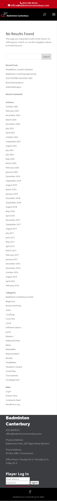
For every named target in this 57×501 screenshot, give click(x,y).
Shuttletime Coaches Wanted (19, 69)
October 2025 (12, 106)
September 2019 (13, 180)
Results (9, 358)
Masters (9, 336)
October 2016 (12, 272)
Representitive (12, 353)
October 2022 (12, 137)
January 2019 (12, 193)
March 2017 (11, 250)
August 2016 (11, 276)
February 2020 (12, 167)
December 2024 (13, 115)
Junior (8, 331)
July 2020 (10, 154)
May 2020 (10, 159)
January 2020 (12, 172)
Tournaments (12, 375)
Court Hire (10, 318)
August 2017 (11, 228)
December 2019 (13, 176)
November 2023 (13, 124)
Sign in (34, 482)
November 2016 (13, 268)
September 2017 (13, 224)
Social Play (11, 371)
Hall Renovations (13, 327)
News (8, 345)
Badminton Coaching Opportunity (21, 74)
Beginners (10, 301)
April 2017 (10, 246)
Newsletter (11, 349)
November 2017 (13, 220)
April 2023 (10, 132)
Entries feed (11, 395)
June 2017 (10, 237)
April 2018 (10, 215)
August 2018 (11, 206)
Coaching (10, 314)
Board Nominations (15, 82)
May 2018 (10, 211)
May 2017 (10, 241)
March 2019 (11, 189)
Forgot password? (22, 486)
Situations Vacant (14, 366)
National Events (13, 340)
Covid (8, 323)
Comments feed (13, 400)
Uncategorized (12, 379)
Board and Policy (13, 305)
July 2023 (10, 128)
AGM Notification (13, 87)
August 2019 (11, 185)
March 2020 (11, 163)
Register (9, 486)
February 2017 (12, 255)
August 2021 (11, 145)
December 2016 (13, 263)
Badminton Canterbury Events (19, 297)
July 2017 (10, 233)
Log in (8, 391)
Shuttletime (11, 362)
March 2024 (11, 119)
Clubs (8, 310)
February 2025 (12, 110)
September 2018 (13, 202)
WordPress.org (13, 404)
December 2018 (13, 198)
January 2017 (12, 259)
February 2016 (12, 285)
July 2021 (10, 150)
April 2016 (10, 281)
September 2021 (13, 141)
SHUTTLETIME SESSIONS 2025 (19, 78)
